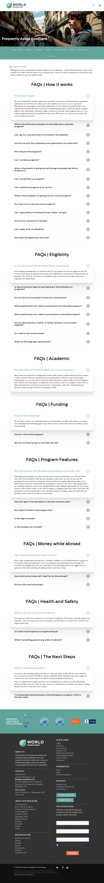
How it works (18, 50)
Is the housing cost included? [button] (28, 527)
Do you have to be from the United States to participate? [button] (42, 266)
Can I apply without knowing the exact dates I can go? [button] (40, 212)
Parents (18, 845)
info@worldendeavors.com (25, 777)
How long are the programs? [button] (28, 152)
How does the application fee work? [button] (31, 238)
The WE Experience (63, 775)
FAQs (17, 829)
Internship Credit (21, 816)
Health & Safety (83, 50)
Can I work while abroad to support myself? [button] (35, 555)
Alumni (18, 841)
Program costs (61, 784)
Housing (18, 821)
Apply (58, 743)
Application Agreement (64, 753)
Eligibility (29, 50)
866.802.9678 (20, 774)
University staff (21, 853)
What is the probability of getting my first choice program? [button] (43, 196)
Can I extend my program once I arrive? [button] (33, 187)
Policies (18, 826)
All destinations (21, 804)
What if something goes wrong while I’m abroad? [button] (38, 640)
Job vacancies (61, 748)
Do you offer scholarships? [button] (27, 416)
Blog (58, 772)
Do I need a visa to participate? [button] (29, 333)
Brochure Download (22, 838)
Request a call (61, 751)
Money (71, 50)
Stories (58, 770)
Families (18, 843)
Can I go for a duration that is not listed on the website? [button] (41, 135)
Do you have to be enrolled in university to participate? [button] (40, 298)
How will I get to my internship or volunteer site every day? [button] (42, 502)
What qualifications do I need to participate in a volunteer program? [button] (47, 314)
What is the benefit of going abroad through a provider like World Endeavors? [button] (45, 169)
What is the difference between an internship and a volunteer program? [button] (44, 125)
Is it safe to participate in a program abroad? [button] (36, 631)
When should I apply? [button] (24, 96)
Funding (48, 50)
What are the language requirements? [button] (32, 342)
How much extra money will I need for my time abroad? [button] (41, 576)
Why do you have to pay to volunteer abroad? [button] (36, 443)
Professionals (20, 848)
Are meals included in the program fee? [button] (33, 510)
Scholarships (61, 789)
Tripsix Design (41, 867)
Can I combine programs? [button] (26, 160)
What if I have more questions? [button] (29, 668)
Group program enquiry (65, 755)
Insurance (18, 824)
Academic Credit (21, 814)
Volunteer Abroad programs (25, 809)
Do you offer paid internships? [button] (29, 585)
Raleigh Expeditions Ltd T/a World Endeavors (23, 874)
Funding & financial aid (65, 787)
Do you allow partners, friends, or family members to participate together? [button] (45, 324)
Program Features (60, 50)
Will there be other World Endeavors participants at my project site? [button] (47, 471)
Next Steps (51, 56)
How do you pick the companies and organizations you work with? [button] (46, 143)
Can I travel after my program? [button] (29, 179)
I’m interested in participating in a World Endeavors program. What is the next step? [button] (47, 696)
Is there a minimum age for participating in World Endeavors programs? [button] (43, 288)
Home (10, 66)
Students (18, 850)
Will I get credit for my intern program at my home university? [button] (44, 370)
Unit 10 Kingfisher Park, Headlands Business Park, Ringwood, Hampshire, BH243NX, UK (29, 784)
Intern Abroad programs (24, 807)
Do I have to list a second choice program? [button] (35, 204)
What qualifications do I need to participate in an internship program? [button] (48, 306)
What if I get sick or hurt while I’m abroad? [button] (34, 613)
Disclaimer (60, 760)
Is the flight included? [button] (24, 518)
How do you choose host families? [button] (31, 221)
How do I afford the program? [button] (29, 434)
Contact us (60, 746)
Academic (39, 50)
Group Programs (21, 812)
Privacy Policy (61, 758)
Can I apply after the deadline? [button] (29, 229)
